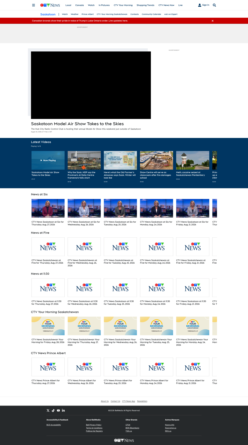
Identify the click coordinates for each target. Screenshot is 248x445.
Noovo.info (169, 425)
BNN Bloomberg (132, 428)
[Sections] (33, 5)
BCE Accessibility (54, 425)
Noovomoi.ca (170, 428)
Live (180, 5)
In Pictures (104, 5)
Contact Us (115, 401)
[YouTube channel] (58, 410)
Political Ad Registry (94, 431)
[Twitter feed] (48, 410)
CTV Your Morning (123, 5)
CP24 (128, 425)
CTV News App (128, 401)
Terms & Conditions (94, 428)
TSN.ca (129, 431)
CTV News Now (166, 5)
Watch (91, 5)
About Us (105, 401)
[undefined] (48, 165)
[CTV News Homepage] (50, 5)
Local (68, 5)
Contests (134, 14)
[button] (212, 166)
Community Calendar (151, 14)
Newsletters (142, 401)
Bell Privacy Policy (93, 425)
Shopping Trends (145, 5)
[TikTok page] (53, 410)
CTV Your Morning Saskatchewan (112, 14)
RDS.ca (168, 431)
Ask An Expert (170, 14)
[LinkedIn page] (63, 410)
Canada (79, 5)
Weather (75, 14)
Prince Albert (88, 14)
